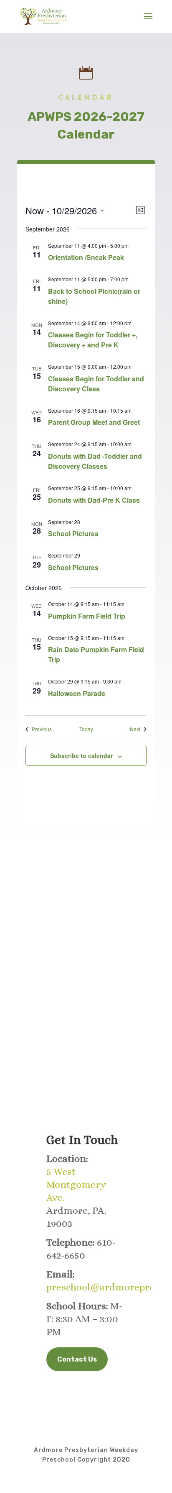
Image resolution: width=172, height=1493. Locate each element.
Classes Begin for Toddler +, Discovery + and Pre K (92, 339)
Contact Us (77, 1359)
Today (86, 729)
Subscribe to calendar (81, 755)
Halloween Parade (76, 693)
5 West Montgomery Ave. (76, 1184)
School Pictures (73, 533)
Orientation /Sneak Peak (86, 257)
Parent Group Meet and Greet (94, 422)
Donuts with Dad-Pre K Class (94, 500)
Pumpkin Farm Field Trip (86, 616)
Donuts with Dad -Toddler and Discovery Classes (95, 461)
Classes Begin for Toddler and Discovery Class (96, 383)
